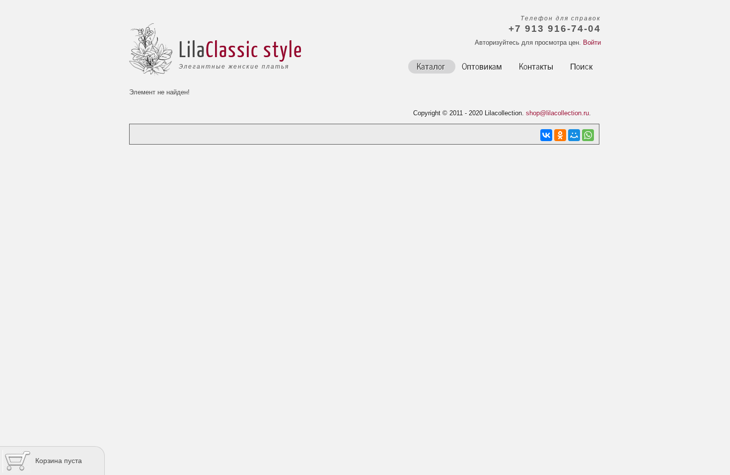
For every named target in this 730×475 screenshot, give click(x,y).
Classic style (254, 49)
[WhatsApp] (588, 135)
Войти (592, 42)
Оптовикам (482, 66)
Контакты (536, 66)
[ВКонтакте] (546, 135)
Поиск (581, 66)
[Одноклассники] (560, 135)
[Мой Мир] (574, 135)
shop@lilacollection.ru (557, 113)
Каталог (431, 66)
